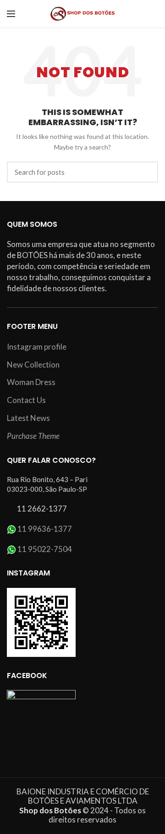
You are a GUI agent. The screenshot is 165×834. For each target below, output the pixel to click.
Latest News (28, 418)
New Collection (33, 364)
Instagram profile (36, 346)
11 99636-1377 (44, 529)
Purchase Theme (33, 436)
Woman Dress (31, 382)
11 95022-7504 (44, 549)
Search (145, 172)
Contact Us (26, 400)
